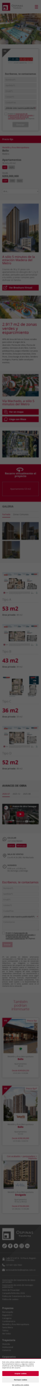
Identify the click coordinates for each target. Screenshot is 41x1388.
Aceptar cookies (21, 1373)
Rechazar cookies (20, 1380)
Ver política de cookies (20, 1385)
